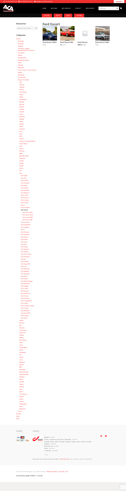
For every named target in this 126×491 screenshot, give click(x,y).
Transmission (22, 77)
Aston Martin (23, 143)
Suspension (21, 75)
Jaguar (21, 166)
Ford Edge (24, 175)
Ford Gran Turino (26, 254)
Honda (21, 320)
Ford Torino (24, 303)
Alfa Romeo (23, 92)
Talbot (21, 384)
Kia (20, 355)
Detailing (20, 43)
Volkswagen (23, 404)
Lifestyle (20, 46)
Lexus (21, 345)
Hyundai (21, 328)
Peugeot (22, 377)
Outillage (21, 41)
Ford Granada (25, 256)
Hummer (22, 87)
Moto (17, 418)
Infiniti (21, 126)
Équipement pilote (23, 60)
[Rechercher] (117, 8)
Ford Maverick (25, 269)
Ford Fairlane (25, 232)
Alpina (21, 94)
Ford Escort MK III (27, 215)
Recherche (36, 28)
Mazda (21, 364)
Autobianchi (22, 99)
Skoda (21, 350)
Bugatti (21, 107)
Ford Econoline (25, 207)
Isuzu (21, 131)
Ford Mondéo (25, 271)
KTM (20, 136)
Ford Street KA (25, 293)
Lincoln (21, 139)
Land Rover (22, 330)
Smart (21, 391)
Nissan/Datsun (23, 372)
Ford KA (23, 259)
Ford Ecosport (25, 183)
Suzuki (21, 399)
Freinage (20, 65)
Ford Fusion (24, 247)
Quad (18, 416)
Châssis (20, 55)
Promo (20, 411)
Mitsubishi (22, 369)
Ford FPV (23, 244)
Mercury (21, 323)
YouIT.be (40, 476)
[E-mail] (106, 436)
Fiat (20, 170)
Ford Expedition (26, 224)
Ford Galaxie (25, 249)
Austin (21, 148)
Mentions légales (52, 471)
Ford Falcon (24, 237)
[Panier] (121, 8)
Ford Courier (24, 202)
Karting (18, 414)
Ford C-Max (24, 195)
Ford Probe (24, 278)
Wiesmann (22, 409)
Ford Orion (24, 276)
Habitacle (21, 67)
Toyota (21, 401)
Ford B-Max (24, 180)
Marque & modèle (23, 80)
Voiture (18, 39)
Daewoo (21, 85)
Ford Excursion (25, 222)
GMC (20, 82)
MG (20, 325)
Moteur (20, 72)
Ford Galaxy (24, 252)
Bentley (21, 102)
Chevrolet (22, 158)
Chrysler (21, 112)
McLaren (21, 151)
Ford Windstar (25, 310)
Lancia (21, 357)
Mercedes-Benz (24, 156)
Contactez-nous (65, 459)
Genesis (21, 124)
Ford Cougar (25, 315)
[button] (71, 8)
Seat (20, 389)
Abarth (21, 89)
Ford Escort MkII (27, 220)
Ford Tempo (24, 188)
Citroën (21, 161)
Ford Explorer (25, 227)
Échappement (22, 57)
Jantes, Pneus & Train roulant (27, 70)
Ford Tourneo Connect (27, 306)
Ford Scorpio (25, 291)
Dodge (21, 163)
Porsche (21, 382)
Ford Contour (25, 200)
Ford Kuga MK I (25, 264)
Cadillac (21, 109)
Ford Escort (24, 210)
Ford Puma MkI (25, 313)
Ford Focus (24, 242)
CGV (67, 471)
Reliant (21, 337)
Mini (20, 367)
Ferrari (21, 168)
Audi (20, 146)
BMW (20, 153)
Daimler (21, 119)
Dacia (21, 114)
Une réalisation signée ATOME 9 (26, 476)
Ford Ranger (24, 286)
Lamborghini (23, 347)
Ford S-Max (24, 288)
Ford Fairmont (25, 234)
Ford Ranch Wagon (26, 281)
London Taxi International (27, 141)
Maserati (22, 362)
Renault (21, 387)
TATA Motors (23, 394)
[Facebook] (101, 436)
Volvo (21, 406)
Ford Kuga (24, 185)
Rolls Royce (22, 340)
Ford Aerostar (25, 190)
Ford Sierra (24, 318)
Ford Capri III (25, 198)
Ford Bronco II (25, 193)
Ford (20, 173)
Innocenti (22, 129)
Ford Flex (24, 178)
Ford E (23, 205)
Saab (21, 342)
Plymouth (22, 333)
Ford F (23, 229)
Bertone (21, 104)
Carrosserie (21, 53)
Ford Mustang (25, 274)
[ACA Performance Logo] (8, 8)
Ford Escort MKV (27, 212)
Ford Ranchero (25, 283)
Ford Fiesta (24, 239)
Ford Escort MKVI (27, 217)
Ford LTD (23, 266)
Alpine (21, 97)
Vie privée (61, 471)
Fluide (20, 62)
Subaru (21, 396)
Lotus (21, 360)
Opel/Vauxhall (23, 374)
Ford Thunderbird (26, 301)
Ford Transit (24, 308)
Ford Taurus (24, 296)
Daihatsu (22, 116)
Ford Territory (25, 298)
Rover (21, 379)
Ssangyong (22, 352)
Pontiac (21, 335)
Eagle (21, 121)
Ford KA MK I (25, 261)
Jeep (20, 134)
